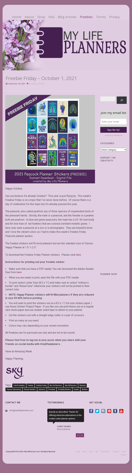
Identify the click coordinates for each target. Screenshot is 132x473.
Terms (101, 17)
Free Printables (19, 385)
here (78, 254)
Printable (51, 389)
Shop (41, 17)
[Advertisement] (116, 220)
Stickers (41, 84)
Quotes (76, 389)
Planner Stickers (30, 389)
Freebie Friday (41, 385)
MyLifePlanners (71, 385)
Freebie (30, 385)
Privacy (114, 17)
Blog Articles (67, 17)
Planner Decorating (14, 389)
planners (42, 389)
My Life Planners (56, 385)
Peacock (82, 385)
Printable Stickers (64, 389)
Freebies (86, 17)
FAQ (51, 17)
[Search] (122, 100)
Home (16, 17)
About (29, 17)
